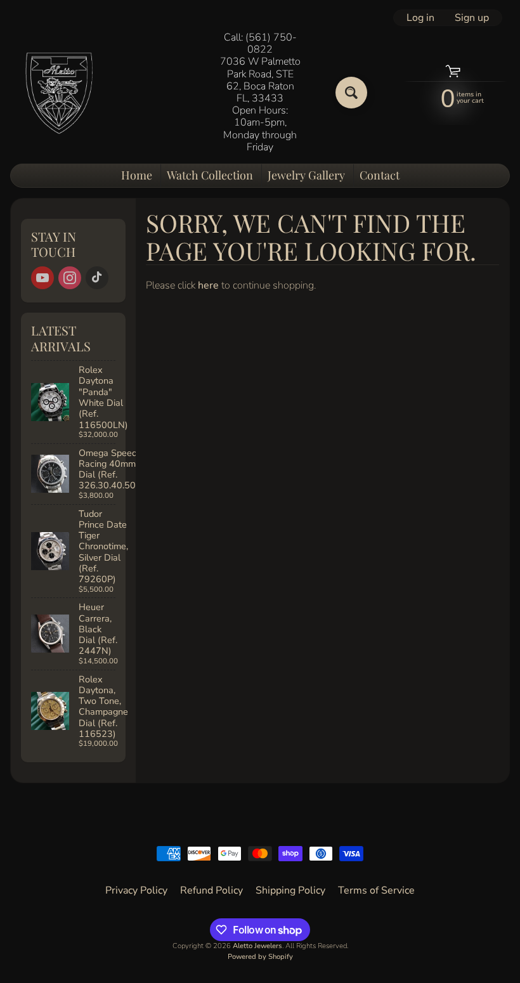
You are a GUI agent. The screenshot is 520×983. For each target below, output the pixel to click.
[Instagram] (69, 277)
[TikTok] (97, 277)
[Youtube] (42, 277)
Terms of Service (376, 890)
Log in (420, 18)
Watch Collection (210, 175)
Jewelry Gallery (306, 175)
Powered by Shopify (260, 956)
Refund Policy (211, 890)
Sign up (472, 18)
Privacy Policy (136, 890)
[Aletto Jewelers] (57, 92)
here (208, 285)
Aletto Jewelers (257, 946)
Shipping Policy (290, 890)
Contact (380, 175)
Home (136, 175)
